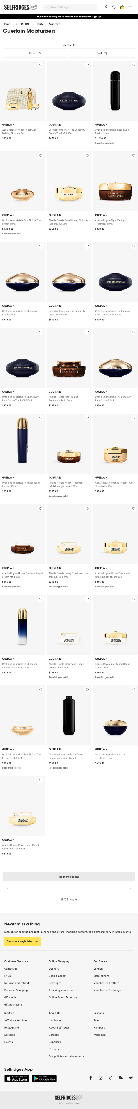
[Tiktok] (111, 1080)
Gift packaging (13, 1004)
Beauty (39, 24)
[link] (22, 131)
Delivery (54, 968)
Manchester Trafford (106, 983)
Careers (54, 1034)
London (98, 968)
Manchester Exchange (107, 990)
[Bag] (122, 7)
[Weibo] (131, 1080)
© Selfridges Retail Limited (69, 1103)
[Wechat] (121, 1080)
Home (6, 24)
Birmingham (101, 975)
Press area (55, 1049)
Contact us (10, 968)
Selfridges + (56, 983)
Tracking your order (61, 990)
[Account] (106, 7)
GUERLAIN (22, 24)
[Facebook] (90, 1080)
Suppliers (55, 1041)
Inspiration (55, 1020)
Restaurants (12, 1027)
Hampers (99, 1027)
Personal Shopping (16, 990)
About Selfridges (59, 1027)
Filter (32, 53)
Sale (96, 1020)
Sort (99, 53)
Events (8, 1041)
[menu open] (130, 7)
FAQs (7, 975)
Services (9, 1034)
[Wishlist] (114, 7)
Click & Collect (57, 975)
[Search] (47, 7)
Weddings (99, 1034)
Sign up (96, 16)
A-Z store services (15, 1020)
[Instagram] (101, 1080)
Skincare (54, 24)
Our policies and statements (66, 1056)
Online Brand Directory (63, 997)
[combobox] (73, 7)
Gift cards (10, 997)
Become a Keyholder (20, 941)
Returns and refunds (17, 983)
